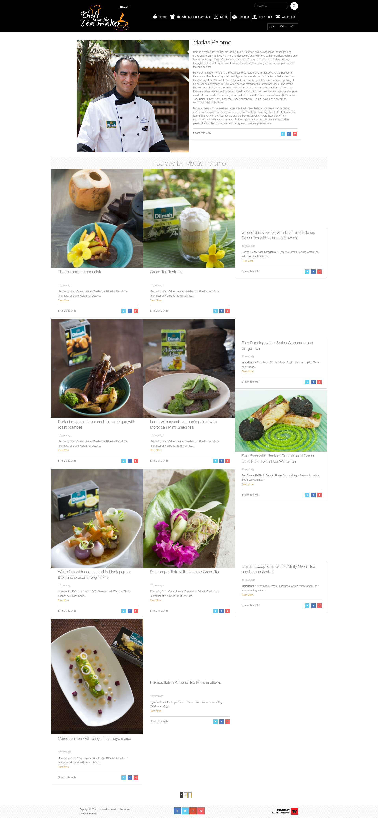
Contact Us (289, 17)
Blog (272, 26)
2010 (293, 26)
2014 (282, 26)
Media (224, 17)
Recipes (243, 17)
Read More (63, 300)
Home (163, 17)
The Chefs (265, 17)
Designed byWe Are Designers (280, 811)
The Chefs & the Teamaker (193, 17)
